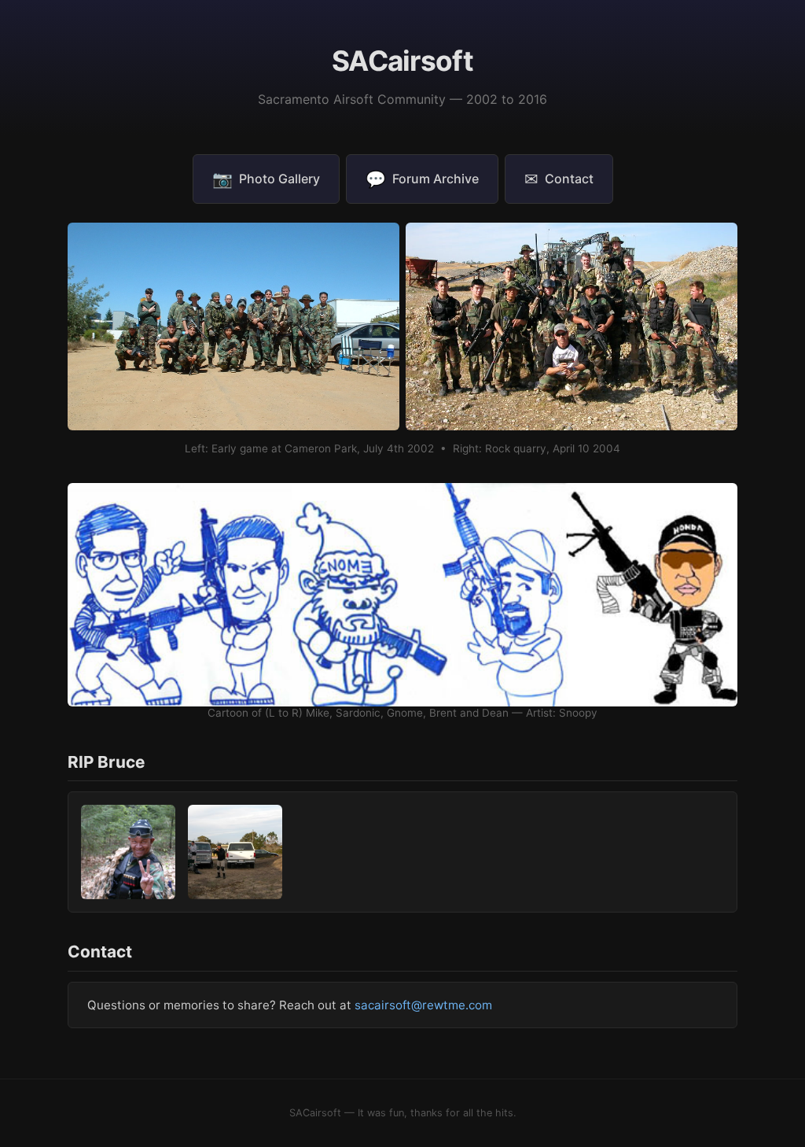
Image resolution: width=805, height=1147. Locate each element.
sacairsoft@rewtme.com (423, 1005)
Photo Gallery (266, 179)
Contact (559, 179)
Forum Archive (422, 179)
